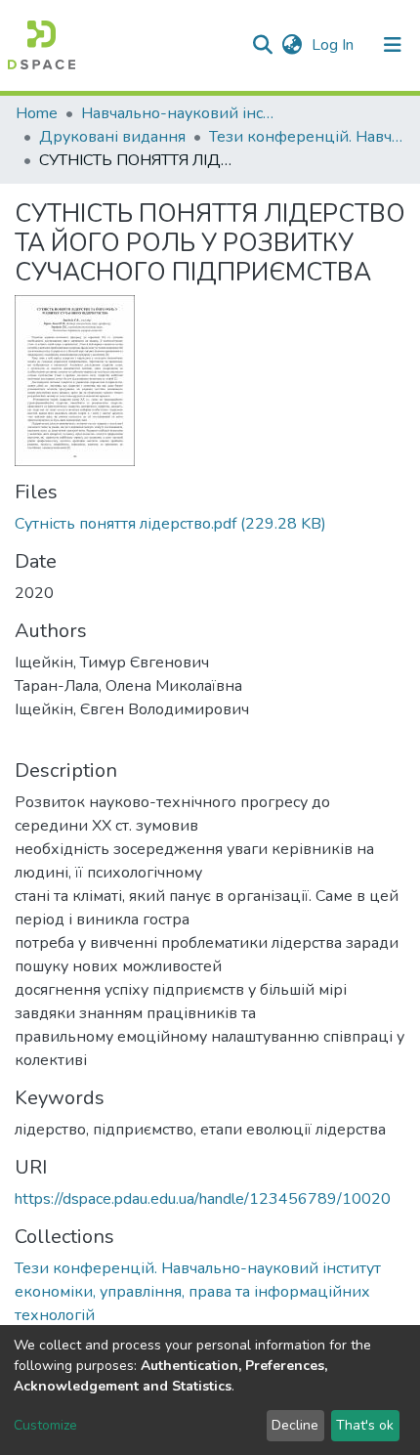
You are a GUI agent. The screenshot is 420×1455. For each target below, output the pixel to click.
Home (37, 113)
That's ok (365, 1425)
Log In (334, 45)
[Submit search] (262, 45)
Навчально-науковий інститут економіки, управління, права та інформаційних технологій (178, 113)
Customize (45, 1425)
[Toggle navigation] (392, 44)
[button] (291, 45)
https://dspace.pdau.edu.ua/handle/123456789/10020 (203, 1199)
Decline (295, 1425)
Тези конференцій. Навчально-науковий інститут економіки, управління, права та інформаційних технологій (306, 137)
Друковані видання (112, 137)
